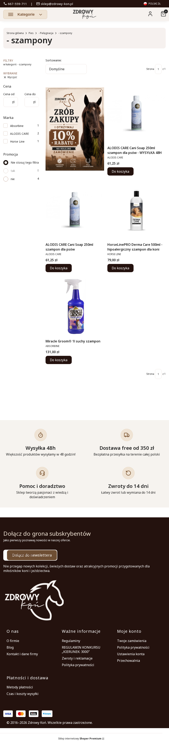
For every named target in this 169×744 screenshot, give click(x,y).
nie (13, 179)
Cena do (30, 94)
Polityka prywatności (78, 665)
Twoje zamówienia (131, 641)
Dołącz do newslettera (32, 555)
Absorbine (16, 126)
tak (13, 171)
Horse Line (17, 141)
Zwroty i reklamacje (77, 658)
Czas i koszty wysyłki (23, 693)
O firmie (13, 641)
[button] (25, 14)
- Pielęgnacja (46, 33)
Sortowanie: (54, 60)
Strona (150, 69)
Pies (31, 33)
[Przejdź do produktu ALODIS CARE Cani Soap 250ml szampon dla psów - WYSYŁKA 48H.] (136, 113)
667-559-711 (15, 4)
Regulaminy (71, 641)
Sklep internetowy (79, 738)
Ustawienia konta (130, 654)
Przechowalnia (128, 660)
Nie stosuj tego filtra (25, 162)
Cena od (8, 94)
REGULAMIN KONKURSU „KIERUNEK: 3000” (81, 649)
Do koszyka (120, 171)
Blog (10, 647)
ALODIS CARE (19, 134)
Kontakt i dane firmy (22, 654)
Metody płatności (20, 687)
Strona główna (15, 33)
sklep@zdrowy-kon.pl (54, 4)
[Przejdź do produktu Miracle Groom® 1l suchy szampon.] (75, 306)
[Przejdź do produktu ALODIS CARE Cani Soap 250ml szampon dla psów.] (75, 210)
